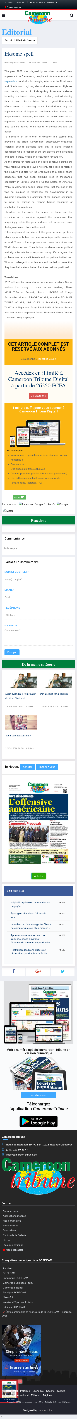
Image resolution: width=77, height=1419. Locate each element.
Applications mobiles (14, 1215)
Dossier (7, 1240)
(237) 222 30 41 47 (15, 2)
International (21, 1395)
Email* (9, 590)
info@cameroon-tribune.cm (44, 2)
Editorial (35, 1395)
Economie (38, 1390)
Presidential (11, 1390)
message (11, 625)
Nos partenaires (12, 1220)
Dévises (67, 1402)
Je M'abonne (38, 395)
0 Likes (53, 63)
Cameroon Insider (13, 1287)
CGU (40, 1402)
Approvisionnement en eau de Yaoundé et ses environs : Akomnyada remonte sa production (30, 939)
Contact (57, 1402)
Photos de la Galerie (14, 1235)
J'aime (17, 497)
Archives (8, 1268)
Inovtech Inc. (46, 1410)
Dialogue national (13, 1244)
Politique (25, 1390)
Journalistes (9, 1230)
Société (50, 1390)
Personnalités (10, 1225)
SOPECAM (9, 1273)
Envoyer (12, 652)
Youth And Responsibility (18, 735)
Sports (8, 1395)
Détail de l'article (25, 40)
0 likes (29, 706)
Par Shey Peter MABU (15, 63)
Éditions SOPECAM (14, 1307)
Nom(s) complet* (16, 572)
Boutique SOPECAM (14, 1292)
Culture (61, 1390)
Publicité (48, 1402)
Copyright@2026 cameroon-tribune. (22, 1402)
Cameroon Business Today (18, 1282)
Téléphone (12, 607)
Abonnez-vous (47, 766)
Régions (47, 1395)
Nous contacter (13, 7)
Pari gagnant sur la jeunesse (54, 693)
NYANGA (8, 1297)
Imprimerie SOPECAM (15, 1277)
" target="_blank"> (45, 504)
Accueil (8, 40)
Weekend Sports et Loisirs (18, 1302)
